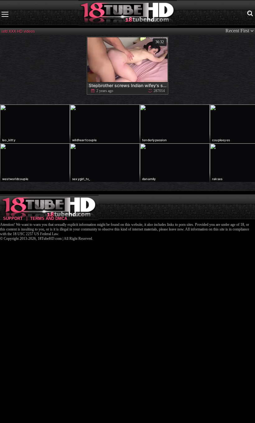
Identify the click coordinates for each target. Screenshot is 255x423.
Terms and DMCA (48, 218)
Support (13, 218)
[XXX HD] (127, 14)
